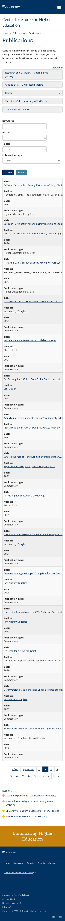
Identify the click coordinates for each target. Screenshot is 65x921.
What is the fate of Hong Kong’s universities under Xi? (33, 456)
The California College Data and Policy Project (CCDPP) (30, 803)
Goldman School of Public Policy (20, 872)
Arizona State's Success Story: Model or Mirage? (30, 340)
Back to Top (57, 916)
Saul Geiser (10, 388)
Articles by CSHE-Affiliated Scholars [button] (24, 84)
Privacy (6, 907)
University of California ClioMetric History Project (32, 810)
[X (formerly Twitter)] (5, 858)
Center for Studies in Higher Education (26, 22)
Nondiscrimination (11, 903)
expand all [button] (57, 67)
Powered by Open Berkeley (15, 895)
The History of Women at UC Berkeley (26, 816)
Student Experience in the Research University (31, 795)
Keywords (8, 120)
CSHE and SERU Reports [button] (18, 109)
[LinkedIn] (11, 858)
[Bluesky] (30, 858)
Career (51, 863)
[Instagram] (23, 858)
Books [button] (8, 92)
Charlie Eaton (54, 660)
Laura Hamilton (12, 660)
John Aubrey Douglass (15, 311)
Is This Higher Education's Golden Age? (25, 495)
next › (47, 776)
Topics (6, 143)
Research (7, 790)
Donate (30, 863)
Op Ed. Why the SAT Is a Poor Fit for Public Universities (34, 379)
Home (5, 33)
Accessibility (8, 899)
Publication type (12, 155)
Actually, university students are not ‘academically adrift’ (34, 417)
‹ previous (29, 770)
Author (6, 132)
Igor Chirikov (10, 427)
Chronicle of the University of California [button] (26, 101)
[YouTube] (17, 858)
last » (57, 776)
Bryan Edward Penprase (17, 466)
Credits (41, 863)
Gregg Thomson (52, 427)
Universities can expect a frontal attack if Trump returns (34, 534)
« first (16, 770)
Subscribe (18, 863)
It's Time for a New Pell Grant (20, 650)
